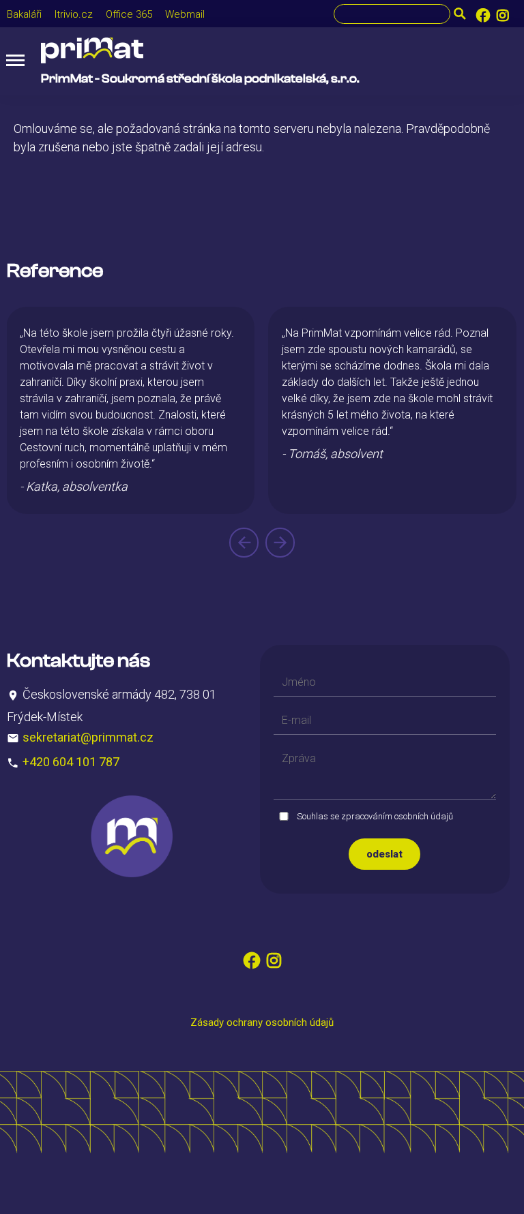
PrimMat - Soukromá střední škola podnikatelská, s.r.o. (200, 79)
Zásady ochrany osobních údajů (262, 1022)
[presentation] (244, 543)
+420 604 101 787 (71, 762)
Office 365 (129, 14)
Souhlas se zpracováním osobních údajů (375, 816)
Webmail (185, 14)
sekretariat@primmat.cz (88, 737)
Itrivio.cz (74, 14)
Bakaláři (24, 14)
